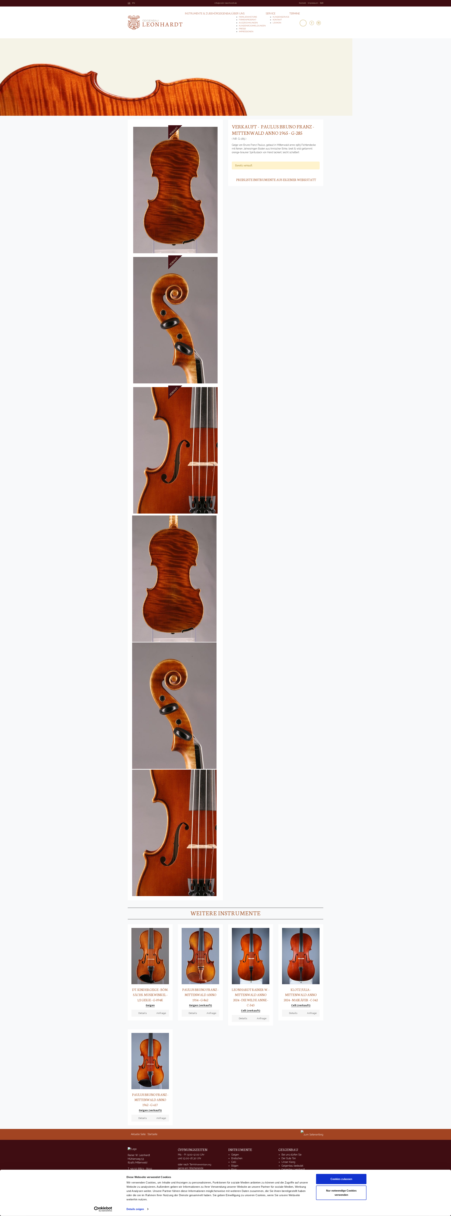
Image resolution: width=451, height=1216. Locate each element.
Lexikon (277, 22)
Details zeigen (135, 1209)
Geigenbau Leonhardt (293, 1169)
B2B (321, 3)
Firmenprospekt (247, 19)
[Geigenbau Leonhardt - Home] (132, 1149)
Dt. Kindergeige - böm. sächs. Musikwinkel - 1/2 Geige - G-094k (150, 994)
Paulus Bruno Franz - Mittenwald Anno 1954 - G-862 (200, 994)
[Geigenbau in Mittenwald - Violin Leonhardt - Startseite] (155, 22)
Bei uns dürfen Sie (291, 1154)
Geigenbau (225, 13)
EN (133, 3)
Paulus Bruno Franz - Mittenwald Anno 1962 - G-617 (150, 1099)
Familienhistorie (248, 17)
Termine (294, 13)
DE (129, 3)
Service (270, 13)
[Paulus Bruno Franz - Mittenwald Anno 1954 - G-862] (200, 955)
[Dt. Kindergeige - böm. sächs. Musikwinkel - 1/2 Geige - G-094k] (150, 955)
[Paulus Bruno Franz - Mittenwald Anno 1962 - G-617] (150, 1060)
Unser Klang (288, 1162)
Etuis (234, 1169)
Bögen (234, 1165)
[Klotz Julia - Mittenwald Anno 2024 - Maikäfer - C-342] (301, 955)
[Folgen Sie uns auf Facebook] (313, 23)
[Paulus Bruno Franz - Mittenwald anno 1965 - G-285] (175, 189)
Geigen (235, 1154)
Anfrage (161, 1013)
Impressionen (246, 31)
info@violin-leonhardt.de (225, 3)
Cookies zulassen (341, 1178)
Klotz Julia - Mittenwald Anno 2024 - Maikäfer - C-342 (301, 994)
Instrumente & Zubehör (201, 13)
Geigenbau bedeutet (292, 1165)
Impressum (313, 3)
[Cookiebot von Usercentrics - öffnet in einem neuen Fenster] (103, 1209)
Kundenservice (281, 17)
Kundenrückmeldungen (252, 25)
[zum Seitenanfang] (312, 1134)
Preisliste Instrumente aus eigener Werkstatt (276, 179)
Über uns (238, 13)
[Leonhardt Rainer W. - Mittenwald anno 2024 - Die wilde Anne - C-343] (250, 955)
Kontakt (302, 3)
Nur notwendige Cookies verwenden (341, 1192)
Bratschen (236, 1158)
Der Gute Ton (289, 1158)
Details (142, 1013)
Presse (242, 28)
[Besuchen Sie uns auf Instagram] (319, 23)
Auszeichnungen (248, 22)
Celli (233, 1162)
